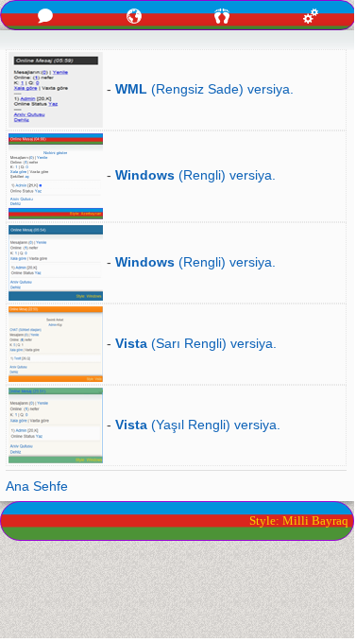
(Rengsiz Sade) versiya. (204, 88)
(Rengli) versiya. (195, 174)
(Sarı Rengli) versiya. (196, 343)
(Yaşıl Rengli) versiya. (197, 424)
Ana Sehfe (37, 486)
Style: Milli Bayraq (298, 520)
